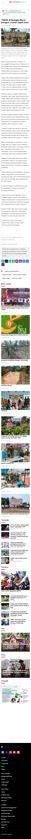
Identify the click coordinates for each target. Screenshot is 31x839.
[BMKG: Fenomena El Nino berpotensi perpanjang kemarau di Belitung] (5, 622)
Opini (3, 792)
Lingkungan (5, 782)
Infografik (4, 681)
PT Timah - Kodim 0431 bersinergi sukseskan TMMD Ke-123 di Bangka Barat (15, 513)
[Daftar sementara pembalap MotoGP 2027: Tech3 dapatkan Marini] (15, 580)
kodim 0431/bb (6, 274)
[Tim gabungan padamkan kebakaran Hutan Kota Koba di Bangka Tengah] (5, 614)
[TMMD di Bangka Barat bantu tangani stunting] (15, 400)
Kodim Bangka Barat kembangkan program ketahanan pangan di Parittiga (14, 359)
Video (3, 655)
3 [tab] (15, 653)
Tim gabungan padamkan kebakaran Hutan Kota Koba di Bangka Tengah (19, 613)
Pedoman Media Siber (8, 816)
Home (6, 10)
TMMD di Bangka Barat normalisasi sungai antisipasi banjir (15, 384)
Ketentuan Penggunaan (9, 807)
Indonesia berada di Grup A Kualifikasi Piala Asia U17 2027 (19, 597)
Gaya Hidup (4, 789)
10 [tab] (27, 679)
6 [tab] (17, 679)
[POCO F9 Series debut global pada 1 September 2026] (5, 527)
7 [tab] (19, 679)
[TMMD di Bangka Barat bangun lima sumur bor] (15, 478)
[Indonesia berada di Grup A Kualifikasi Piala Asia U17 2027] (5, 598)
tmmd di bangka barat (12, 271)
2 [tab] (13, 653)
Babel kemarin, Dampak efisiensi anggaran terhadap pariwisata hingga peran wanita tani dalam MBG (14, 436)
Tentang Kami (5, 813)
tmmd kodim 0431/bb (19, 274)
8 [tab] (22, 679)
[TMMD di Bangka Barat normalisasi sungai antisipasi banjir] (15, 375)
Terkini (3, 757)
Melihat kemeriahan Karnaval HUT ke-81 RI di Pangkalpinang (15, 646)
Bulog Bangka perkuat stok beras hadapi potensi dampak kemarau (15, 672)
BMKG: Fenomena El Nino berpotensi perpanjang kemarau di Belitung (18, 621)
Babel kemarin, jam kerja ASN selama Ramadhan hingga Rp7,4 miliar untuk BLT (15, 334)
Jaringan (4, 805)
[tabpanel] (15, 642)
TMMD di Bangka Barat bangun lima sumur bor (15, 487)
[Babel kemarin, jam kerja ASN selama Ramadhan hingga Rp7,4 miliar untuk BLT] (15, 324)
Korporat (4, 825)
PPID (2, 827)
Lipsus (3, 779)
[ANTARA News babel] (17, 2)
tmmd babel (6, 278)
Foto (2, 628)
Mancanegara (5, 773)
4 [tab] (18, 653)
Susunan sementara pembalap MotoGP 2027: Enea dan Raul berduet (18, 544)
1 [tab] (10, 653)
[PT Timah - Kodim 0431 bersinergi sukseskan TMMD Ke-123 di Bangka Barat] (15, 503)
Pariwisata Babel (6, 797)
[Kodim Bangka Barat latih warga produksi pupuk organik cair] (15, 452)
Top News (4, 567)
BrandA (3, 819)
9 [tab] (24, 679)
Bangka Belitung (15, 10)
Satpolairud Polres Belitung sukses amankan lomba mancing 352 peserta (19, 552)
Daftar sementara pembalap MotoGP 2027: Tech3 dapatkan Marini (13, 590)
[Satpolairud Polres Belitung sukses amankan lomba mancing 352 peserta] (5, 552)
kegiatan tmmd (17, 278)
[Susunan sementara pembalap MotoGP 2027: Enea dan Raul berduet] (5, 545)
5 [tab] (20, 653)
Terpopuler (5, 520)
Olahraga (4, 785)
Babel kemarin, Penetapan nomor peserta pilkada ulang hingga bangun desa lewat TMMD (15, 307)
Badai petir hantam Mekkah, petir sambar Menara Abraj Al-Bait (19, 605)
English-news (5, 795)
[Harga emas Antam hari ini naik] (5, 560)
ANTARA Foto (5, 822)
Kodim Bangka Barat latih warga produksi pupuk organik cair (15, 462)
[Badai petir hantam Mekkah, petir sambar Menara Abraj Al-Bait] (5, 606)
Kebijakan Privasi (6, 810)
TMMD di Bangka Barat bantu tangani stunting (13, 410)
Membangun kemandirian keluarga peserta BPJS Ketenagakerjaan (13, 731)
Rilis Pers (4, 800)
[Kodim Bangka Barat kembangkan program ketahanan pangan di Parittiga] (15, 349)
